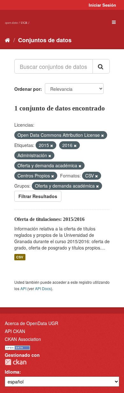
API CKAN (15, 331)
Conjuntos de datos (45, 40)
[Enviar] (101, 66)
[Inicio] (7, 40)
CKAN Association (23, 339)
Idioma (12, 372)
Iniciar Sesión (102, 5)
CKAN (15, 362)
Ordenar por (27, 89)
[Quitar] (102, 135)
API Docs (43, 288)
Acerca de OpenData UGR (31, 323)
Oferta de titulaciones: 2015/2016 (49, 219)
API (23, 288)
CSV (19, 257)
